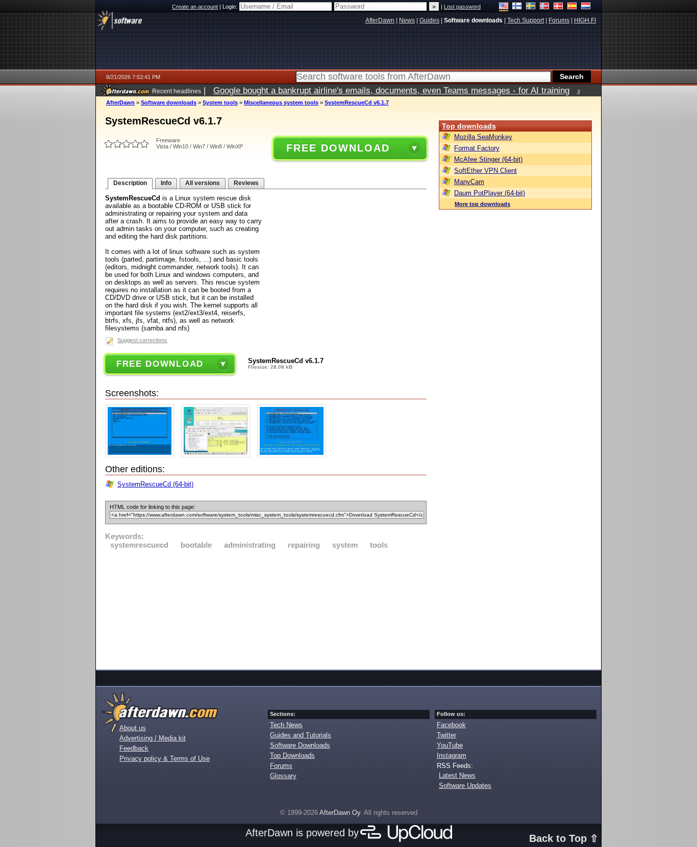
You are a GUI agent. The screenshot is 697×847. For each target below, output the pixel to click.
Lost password (462, 7)
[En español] (572, 7)
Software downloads (168, 102)
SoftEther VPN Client (485, 170)
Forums (281, 765)
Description (130, 183)
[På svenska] (531, 7)
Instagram (451, 755)
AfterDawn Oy (339, 812)
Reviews (246, 183)
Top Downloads (292, 755)
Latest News (457, 775)
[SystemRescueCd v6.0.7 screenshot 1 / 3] (142, 455)
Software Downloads (300, 745)
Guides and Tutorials (300, 735)
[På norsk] (545, 7)
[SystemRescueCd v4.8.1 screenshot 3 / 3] (294, 455)
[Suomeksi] (517, 7)
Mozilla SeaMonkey (483, 137)
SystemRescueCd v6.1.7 (357, 102)
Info (166, 183)
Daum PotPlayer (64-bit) (489, 193)
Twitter (446, 735)
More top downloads (482, 204)
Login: (230, 7)
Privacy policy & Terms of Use (164, 758)
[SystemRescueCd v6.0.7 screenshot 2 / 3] (218, 455)
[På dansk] (558, 7)
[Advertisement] (266, 608)
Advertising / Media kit (152, 738)
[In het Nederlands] (586, 7)
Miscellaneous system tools (281, 102)
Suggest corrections (142, 340)
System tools (220, 102)
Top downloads (469, 126)
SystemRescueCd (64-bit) (155, 484)
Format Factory (477, 148)
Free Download (337, 147)
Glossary (283, 776)
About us (132, 728)
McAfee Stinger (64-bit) (488, 159)
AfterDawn (120, 102)
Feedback (133, 748)
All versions (202, 183)
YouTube (450, 745)
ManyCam (469, 182)
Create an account (195, 7)
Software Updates (465, 785)
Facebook (451, 725)
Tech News (286, 725)
